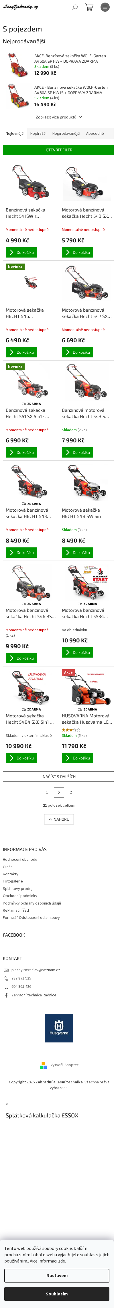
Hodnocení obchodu (20, 859)
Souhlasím (57, 1294)
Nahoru (61, 819)
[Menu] (105, 7)
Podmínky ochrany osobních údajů (32, 903)
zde (61, 1261)
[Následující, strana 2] (59, 792)
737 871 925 (21, 978)
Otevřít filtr (59, 149)
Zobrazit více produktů (56, 116)
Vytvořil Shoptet (64, 1065)
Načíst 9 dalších (59, 776)
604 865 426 (21, 987)
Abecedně (95, 133)
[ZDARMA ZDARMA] (31, 482)
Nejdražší (38, 133)
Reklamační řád (16, 910)
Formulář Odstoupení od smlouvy (31, 918)
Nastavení (57, 1276)
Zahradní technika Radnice (33, 995)
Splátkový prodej (17, 889)
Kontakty (10, 874)
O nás (8, 867)
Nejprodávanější (66, 133)
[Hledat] (75, 7)
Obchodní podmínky (20, 896)
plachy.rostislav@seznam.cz (35, 970)
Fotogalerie (13, 881)
